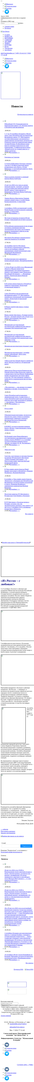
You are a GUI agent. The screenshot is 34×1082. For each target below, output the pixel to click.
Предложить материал (8, 831)
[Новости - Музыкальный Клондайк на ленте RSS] (29, 969)
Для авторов (8, 48)
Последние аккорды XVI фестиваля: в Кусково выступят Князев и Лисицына (17, 495)
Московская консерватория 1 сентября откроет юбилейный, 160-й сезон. (17, 353)
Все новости (29, 514)
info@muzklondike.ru (7, 53)
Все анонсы (29, 963)
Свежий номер (9, 26)
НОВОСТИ (8, 36)
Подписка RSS (18, 969)
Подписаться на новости (25, 114)
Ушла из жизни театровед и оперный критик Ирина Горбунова (16, 177)
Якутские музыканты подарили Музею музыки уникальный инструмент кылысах (18, 218)
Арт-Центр (8, 50)
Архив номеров (6, 1015)
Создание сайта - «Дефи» (25, 1064)
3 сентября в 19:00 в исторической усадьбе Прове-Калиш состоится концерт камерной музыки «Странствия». (18, 209)
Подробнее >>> (15, 152)
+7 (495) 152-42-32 (20, 53)
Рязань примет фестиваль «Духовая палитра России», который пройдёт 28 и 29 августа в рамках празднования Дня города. (19, 316)
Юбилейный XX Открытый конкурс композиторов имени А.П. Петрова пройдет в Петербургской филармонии (19, 125)
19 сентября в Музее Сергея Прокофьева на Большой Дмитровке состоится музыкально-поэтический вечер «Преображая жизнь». (19, 956)
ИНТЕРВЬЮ (9, 38)
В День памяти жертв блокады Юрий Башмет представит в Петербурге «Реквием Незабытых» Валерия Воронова (19, 470)
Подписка (8, 28)
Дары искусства (10, 449)
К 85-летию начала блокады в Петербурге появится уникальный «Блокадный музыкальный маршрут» (18, 285)
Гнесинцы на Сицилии (12, 157)
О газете (7, 34)
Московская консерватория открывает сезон (19, 346)
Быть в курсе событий (17, 1005)
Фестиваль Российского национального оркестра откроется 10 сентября (17, 238)
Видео (7, 46)
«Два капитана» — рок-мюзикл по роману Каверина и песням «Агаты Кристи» (18, 388)
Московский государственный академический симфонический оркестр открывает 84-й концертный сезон (18, 326)
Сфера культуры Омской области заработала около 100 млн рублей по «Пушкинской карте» (19, 362)
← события (4, 829)
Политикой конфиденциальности (11, 852)
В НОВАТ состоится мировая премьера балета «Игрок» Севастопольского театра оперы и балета (18, 428)
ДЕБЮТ (7, 43)
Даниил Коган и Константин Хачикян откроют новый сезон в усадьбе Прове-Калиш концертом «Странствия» (17, 199)
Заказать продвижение (8, 833)
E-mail (4, 843)
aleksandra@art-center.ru (17, 1027)
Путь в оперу (9, 408)
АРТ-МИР (8, 41)
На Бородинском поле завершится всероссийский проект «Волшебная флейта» (19, 259)
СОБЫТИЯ (8, 40)
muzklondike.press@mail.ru (18, 1024)
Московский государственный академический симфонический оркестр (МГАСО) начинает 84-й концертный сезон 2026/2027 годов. (18, 337)
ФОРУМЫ (8, 45)
